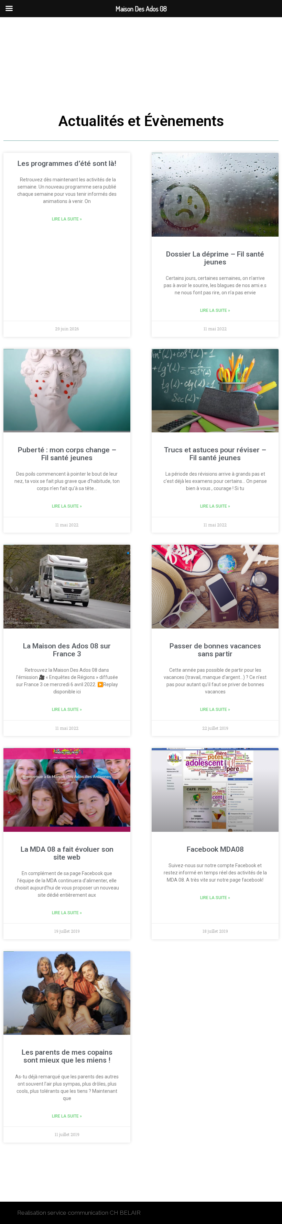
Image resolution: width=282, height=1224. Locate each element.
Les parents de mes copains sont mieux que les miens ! (67, 1056)
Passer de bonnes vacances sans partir (215, 650)
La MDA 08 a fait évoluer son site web (67, 853)
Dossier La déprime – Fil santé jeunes (215, 258)
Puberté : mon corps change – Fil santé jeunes (67, 454)
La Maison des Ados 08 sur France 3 (67, 650)
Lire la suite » (67, 219)
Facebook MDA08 (215, 849)
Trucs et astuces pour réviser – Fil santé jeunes (215, 454)
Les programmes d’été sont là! (67, 163)
